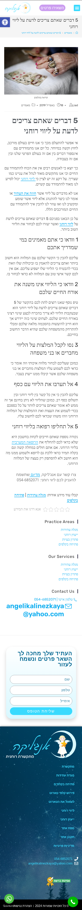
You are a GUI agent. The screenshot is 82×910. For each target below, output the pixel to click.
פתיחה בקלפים (68, 544)
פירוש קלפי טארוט (61, 793)
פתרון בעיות (70, 539)
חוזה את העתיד (25, 193)
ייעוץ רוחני (71, 535)
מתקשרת (68, 766)
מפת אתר (67, 828)
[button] (77, 8)
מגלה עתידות (36, 495)
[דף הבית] (77, 32)
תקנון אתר (67, 837)
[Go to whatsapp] (9, 898)
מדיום (35, 474)
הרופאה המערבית (25, 442)
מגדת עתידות (65, 775)
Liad (75, 105)
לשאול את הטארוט (61, 801)
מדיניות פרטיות (64, 845)
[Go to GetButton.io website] (9, 906)
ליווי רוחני (28, 178)
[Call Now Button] (73, 902)
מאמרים (25, 105)
